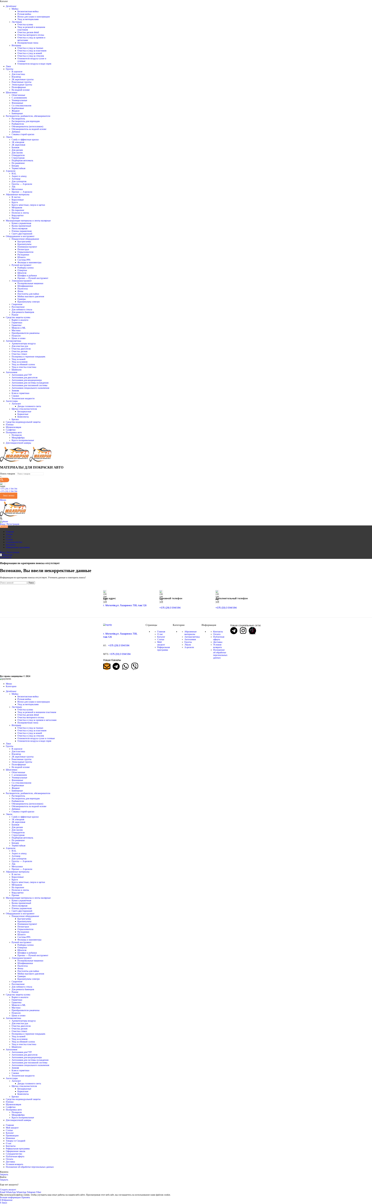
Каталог (161, 637)
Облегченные (18, 95)
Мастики (16, 330)
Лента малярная (19, 228)
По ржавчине (18, 163)
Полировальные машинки (30, 283)
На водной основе (21, 90)
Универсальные (19, 100)
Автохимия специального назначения (30, 388)
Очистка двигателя (21, 348)
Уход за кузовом (19, 362)
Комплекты (23, 416)
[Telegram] (116, 666)
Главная (161, 631)
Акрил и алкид (19, 176)
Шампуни (17, 369)
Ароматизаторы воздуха (24, 343)
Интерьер (16, 45)
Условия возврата (217, 645)
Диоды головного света (29, 406)
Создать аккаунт (8, 1189)
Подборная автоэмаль (22, 160)
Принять (25, 1197)
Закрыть (4, 1174)
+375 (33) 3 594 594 (8, 491)
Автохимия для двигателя (24, 377)
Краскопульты (24, 244)
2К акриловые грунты (23, 79)
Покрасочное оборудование (25, 239)
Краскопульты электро (28, 301)
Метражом (17, 207)
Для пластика (18, 74)
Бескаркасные (24, 411)
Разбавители (18, 124)
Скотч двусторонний (22, 233)
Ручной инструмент (21, 265)
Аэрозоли (189, 647)
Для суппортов (19, 181)
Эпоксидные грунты (22, 84)
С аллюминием (19, 97)
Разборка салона (25, 267)
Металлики (17, 189)
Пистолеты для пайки (28, 294)
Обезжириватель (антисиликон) (27, 126)
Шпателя (21, 273)
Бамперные (17, 113)
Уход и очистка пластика (24, 367)
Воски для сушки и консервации (33, 16)
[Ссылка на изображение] (107, 625)
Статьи (160, 639)
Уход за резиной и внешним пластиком (36, 712)
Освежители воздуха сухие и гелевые (36, 738)
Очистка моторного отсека (30, 35)
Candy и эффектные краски (25, 139)
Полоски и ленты (20, 213)
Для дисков (17, 150)
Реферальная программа (163, 648)
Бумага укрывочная (21, 223)
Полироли (17, 435)
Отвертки (22, 270)
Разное (15, 314)
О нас (160, 634)
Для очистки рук (20, 346)
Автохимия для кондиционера (27, 380)
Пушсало (16, 335)
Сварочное (17, 304)
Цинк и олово (18, 338)
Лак (13, 186)
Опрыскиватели (25, 252)
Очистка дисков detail (28, 32)
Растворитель (18, 118)
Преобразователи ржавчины (26, 333)
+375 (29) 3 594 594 (8, 489)
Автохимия (190, 639)
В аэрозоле (17, 71)
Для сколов (17, 152)
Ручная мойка (24, 14)
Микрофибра (18, 437)
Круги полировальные (23, 440)
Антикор (16, 179)
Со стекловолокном (21, 105)
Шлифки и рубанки (27, 275)
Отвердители (18, 155)
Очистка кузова (25, 24)
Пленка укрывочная (22, 231)
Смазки (15, 396)
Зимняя (15, 390)
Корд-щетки (18, 215)
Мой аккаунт (161, 643)
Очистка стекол (19, 354)
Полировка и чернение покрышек (28, 356)
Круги (15, 202)
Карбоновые (18, 108)
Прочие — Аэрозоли (22, 192)
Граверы (21, 299)
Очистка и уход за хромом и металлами (37, 720)
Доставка (217, 642)
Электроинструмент (22, 281)
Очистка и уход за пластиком (31, 50)
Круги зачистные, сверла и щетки (28, 205)
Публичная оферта (218, 638)
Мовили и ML (19, 328)
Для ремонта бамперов (23, 312)
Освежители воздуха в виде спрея (34, 63)
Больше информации (10, 1197)
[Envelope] (106, 666)
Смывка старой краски (23, 134)
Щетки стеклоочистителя (24, 409)
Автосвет (16, 403)
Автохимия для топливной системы (29, 385)
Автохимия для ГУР (22, 375)
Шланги (21, 257)
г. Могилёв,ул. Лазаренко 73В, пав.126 (124, 605)
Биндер (15, 165)
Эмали (187, 644)
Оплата (216, 634)
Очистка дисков (19, 351)
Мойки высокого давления (30, 296)
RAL (14, 173)
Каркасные (22, 414)
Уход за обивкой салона (23, 364)
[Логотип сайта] (15, 461)
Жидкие (16, 111)
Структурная (18, 158)
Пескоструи (23, 249)
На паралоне (18, 210)
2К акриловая (18, 145)
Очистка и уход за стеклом (30, 56)
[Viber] (134, 666)
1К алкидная (18, 142)
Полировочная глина (27, 43)
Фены (20, 291)
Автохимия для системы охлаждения (30, 382)
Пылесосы (22, 288)
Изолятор (16, 77)
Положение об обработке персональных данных (220, 654)
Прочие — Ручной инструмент (32, 278)
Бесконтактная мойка (28, 11)
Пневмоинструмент (27, 247)
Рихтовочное (18, 307)
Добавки (16, 131)
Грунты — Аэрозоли (22, 184)
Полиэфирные (19, 87)
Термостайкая (18, 168)
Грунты (188, 642)
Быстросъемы (24, 241)
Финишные (17, 103)
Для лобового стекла (22, 309)
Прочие (15, 218)
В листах (16, 197)
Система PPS (23, 260)
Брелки (15, 419)
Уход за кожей (18, 359)
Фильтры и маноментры (29, 262)
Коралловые (18, 199)
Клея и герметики (20, 393)
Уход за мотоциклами (28, 19)
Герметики (17, 322)
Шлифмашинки (25, 286)
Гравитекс (17, 325)
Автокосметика (192, 637)
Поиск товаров (7, 473)
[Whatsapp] (125, 666)
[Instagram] (243, 630)
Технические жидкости (23, 398)
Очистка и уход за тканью (30, 48)
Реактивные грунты (21, 82)
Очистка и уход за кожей (29, 53)
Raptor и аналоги (20, 320)
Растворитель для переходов (26, 121)
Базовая (15, 147)
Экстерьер (17, 22)
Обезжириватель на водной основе (29, 129)
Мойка (15, 9)
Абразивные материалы (190, 632)
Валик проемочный (21, 226)
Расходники (23, 254)
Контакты (218, 631)
